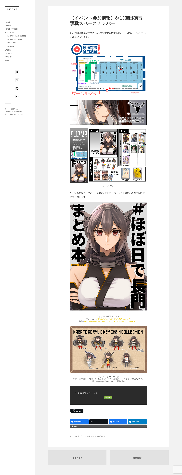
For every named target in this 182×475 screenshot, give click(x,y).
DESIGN (10, 46)
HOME (7, 22)
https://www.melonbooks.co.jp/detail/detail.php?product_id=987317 (111, 321)
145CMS (12, 9)
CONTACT (9, 53)
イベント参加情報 (98, 436)
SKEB (7, 60)
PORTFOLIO (10, 32)
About (8, 25)
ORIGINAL (11, 43)
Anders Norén (17, 114)
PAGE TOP (175, 458)
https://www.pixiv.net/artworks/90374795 (113, 319)
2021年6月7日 (76, 436)
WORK (8, 50)
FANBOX (8, 57)
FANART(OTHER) (14, 39)
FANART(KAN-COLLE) (16, 36)
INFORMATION (11, 29)
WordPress (18, 112)
